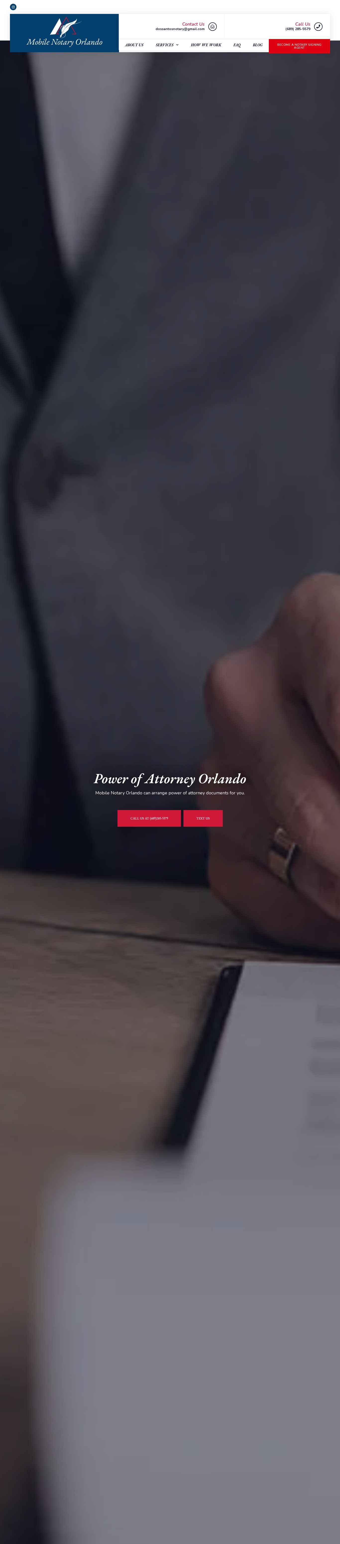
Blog (258, 45)
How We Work (206, 45)
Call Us (302, 24)
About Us (134, 45)
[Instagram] (13, 7)
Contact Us (193, 24)
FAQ (237, 45)
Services (164, 45)
